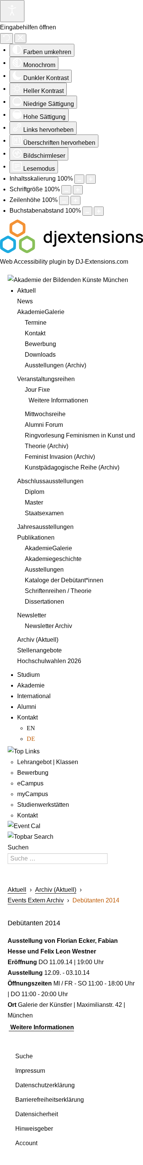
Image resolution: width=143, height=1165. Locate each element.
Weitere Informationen (58, 400)
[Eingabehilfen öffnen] (12, 11)
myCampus (32, 794)
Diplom (34, 492)
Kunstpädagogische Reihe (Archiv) (72, 467)
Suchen (18, 847)
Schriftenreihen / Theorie (58, 591)
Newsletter (31, 615)
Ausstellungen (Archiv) (55, 365)
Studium (28, 674)
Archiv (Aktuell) (37, 639)
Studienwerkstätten (43, 804)
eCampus (30, 783)
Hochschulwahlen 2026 (49, 661)
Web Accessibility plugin (33, 261)
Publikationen (36, 537)
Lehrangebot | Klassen (47, 762)
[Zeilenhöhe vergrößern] (75, 200)
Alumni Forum (44, 424)
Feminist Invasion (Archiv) (60, 457)
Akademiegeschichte (53, 559)
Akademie (31, 685)
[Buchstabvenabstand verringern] (87, 211)
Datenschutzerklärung (45, 1085)
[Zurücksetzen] (6, 38)
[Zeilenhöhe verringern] (64, 200)
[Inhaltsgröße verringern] (79, 179)
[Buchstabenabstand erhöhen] (99, 211)
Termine (36, 322)
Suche (24, 1056)
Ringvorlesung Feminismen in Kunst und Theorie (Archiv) (80, 440)
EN (31, 728)
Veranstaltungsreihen (46, 379)
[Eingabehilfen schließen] (20, 38)
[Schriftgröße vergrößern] (78, 189)
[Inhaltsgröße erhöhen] (91, 179)
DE (31, 739)
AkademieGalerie (40, 312)
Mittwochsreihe (45, 414)
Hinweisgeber (34, 1128)
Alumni (26, 706)
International (34, 696)
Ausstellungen (44, 569)
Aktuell (26, 290)
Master (34, 502)
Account (26, 1143)
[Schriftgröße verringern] (66, 189)
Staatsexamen (44, 513)
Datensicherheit (36, 1114)
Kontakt (35, 333)
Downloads (40, 354)
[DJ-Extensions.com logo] (71, 251)
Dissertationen (44, 601)
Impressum (30, 1070)
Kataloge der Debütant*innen (64, 580)
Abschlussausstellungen (50, 481)
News (25, 301)
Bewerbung (40, 344)
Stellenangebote (39, 650)
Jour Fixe (37, 389)
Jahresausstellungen (45, 527)
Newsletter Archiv (48, 626)
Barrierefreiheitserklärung (49, 1099)
